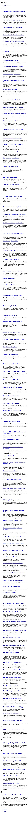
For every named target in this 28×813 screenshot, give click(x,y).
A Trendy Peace (13, 20)
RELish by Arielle (12, 500)
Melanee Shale (11, 379)
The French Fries (11, 652)
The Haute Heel (12, 662)
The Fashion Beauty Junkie (14, 630)
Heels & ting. (9, 278)
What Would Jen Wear (14, 769)
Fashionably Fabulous (14, 214)
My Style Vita (12, 410)
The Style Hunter (12, 698)
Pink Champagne (11, 439)
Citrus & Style (12, 121)
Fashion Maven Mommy (14, 207)
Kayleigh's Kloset (12, 321)
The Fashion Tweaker (14, 645)
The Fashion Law (11, 637)
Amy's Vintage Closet (12, 27)
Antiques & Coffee (13, 35)
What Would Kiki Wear (13, 775)
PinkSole (8, 455)
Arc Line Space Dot (13, 41)
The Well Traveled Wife (13, 707)
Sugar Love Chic (11, 586)
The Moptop (10, 685)
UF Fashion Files (14, 730)
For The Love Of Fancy (13, 223)
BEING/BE (14, 51)
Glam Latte (10, 241)
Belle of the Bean (10, 60)
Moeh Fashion (11, 396)
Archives (5, 809)
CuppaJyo (11, 158)
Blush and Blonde (12, 74)
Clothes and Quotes (13, 129)
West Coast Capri (12, 761)
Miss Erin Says (12, 387)
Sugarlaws (9, 592)
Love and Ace (10, 354)
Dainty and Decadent (11, 184)
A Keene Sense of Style (14, 11)
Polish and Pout (12, 479)
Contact (4, 811)
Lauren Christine (13, 332)
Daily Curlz (10, 177)
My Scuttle (11, 403)
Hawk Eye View (13, 271)
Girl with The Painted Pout (14, 233)
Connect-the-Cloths (12, 138)
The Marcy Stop (12, 677)
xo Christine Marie (13, 795)
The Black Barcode (13, 612)
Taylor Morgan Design (14, 603)
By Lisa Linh (10, 89)
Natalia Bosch (11, 421)
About (4, 810)
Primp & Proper (14, 488)
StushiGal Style (13, 550)
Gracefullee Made (11, 259)
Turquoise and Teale (12, 720)
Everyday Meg (12, 196)
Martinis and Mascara (14, 371)
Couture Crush (10, 151)
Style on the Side (14, 572)
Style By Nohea (13, 563)
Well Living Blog (12, 753)
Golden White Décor (14, 250)
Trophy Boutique (12, 713)
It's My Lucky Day (12, 295)
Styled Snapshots (13, 580)
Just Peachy (10, 306)
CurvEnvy (10, 166)
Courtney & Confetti (13, 144)
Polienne (10, 471)
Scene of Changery (12, 520)
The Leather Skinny (13, 669)
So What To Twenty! (14, 536)
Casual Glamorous (13, 107)
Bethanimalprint (13, 66)
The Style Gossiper (14, 690)
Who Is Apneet (11, 783)
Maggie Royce (11, 363)
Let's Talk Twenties (13, 339)
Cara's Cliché (11, 99)
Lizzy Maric (10, 347)
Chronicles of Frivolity (14, 113)
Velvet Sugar (14, 743)
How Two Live (11, 284)
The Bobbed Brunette (14, 621)
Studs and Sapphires (13, 543)
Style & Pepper (11, 556)
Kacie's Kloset (10, 315)
